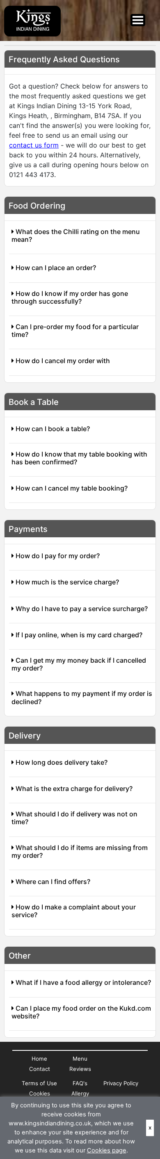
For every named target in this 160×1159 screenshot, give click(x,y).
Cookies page (106, 1150)
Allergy (80, 1093)
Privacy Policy (120, 1083)
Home (39, 1058)
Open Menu (138, 20)
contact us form (34, 145)
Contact (39, 1069)
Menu (80, 1058)
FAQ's (80, 1083)
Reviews (80, 1069)
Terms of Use (39, 1083)
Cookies (39, 1093)
